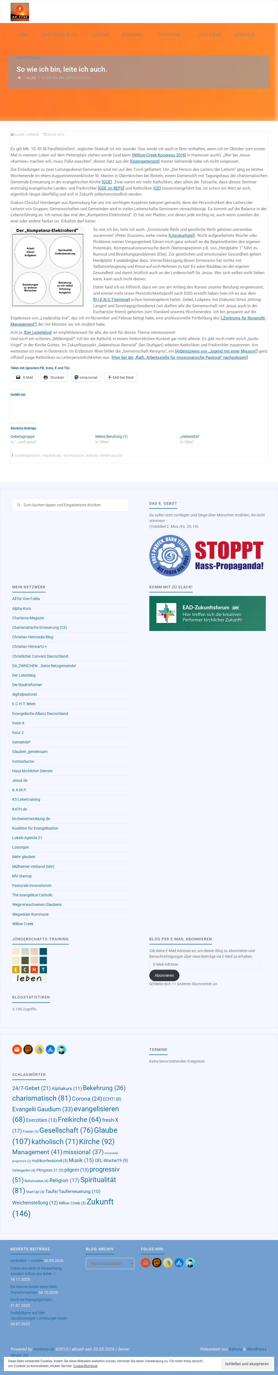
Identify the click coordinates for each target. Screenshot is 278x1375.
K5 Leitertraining (26, 799)
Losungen (20, 847)
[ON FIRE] (20, 11)
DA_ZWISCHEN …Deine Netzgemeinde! (44, 666)
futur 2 (18, 732)
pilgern (76, 1170)
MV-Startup (22, 876)
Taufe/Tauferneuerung (72, 1191)
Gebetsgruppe (22, 436)
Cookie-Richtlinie (85, 1366)
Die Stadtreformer (27, 685)
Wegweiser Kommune (30, 914)
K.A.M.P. (19, 790)
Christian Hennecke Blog (32, 637)
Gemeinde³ (21, 742)
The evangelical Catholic (32, 895)
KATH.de (19, 809)
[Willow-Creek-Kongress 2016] (159, 155)
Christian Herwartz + (29, 646)
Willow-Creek (72, 1203)
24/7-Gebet (31, 1088)
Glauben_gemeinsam (30, 751)
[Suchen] (18, 504)
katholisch (73, 456)
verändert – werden (26, 1260)
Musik (81, 1160)
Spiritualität (112, 456)
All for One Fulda (26, 599)
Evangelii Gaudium (42, 1109)
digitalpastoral (24, 694)
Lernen (33, 135)
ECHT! (112, 1099)
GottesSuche (23, 761)
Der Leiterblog (24, 675)
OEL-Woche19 (111, 1160)
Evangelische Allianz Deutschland (40, 713)
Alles (31, 78)
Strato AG (19, 1355)
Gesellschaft (66, 1130)
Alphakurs (67, 1088)
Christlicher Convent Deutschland (40, 656)
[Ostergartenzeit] (145, 161)
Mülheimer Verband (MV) (33, 866)
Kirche (92, 456)
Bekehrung (104, 1088)
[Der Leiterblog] (38, 332)
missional (83, 1152)
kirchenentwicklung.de (31, 819)
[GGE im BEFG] (111, 188)
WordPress (257, 1349)
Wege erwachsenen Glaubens (37, 904)
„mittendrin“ (190, 436)
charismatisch (27, 456)
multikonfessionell (50, 1161)
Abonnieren (164, 975)
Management (37, 1152)
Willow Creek (22, 924)
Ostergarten (24, 1170)
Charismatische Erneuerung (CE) (39, 627)
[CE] (157, 188)
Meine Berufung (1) (111, 436)
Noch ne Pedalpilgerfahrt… (32, 1300)
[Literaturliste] (181, 235)
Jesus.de (19, 780)
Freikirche (52, 456)
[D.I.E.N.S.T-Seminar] (111, 299)
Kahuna (235, 1349)
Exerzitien (41, 1120)
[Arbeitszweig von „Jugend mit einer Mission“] (216, 351)
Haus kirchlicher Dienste (32, 771)
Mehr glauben (23, 857)
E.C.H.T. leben (24, 704)
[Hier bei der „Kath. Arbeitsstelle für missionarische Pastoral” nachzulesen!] (180, 357)
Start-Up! (35, 1192)
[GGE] (107, 182)
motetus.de (43, 1349)
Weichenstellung (35, 1203)
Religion (64, 1180)
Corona (87, 1098)
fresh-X (18, 723)
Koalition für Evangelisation (35, 828)
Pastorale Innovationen (32, 885)
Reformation (36, 1181)
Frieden (31, 1132)
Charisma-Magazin (28, 618)
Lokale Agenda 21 (27, 838)
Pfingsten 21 (50, 1170)
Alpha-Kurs (21, 608)
